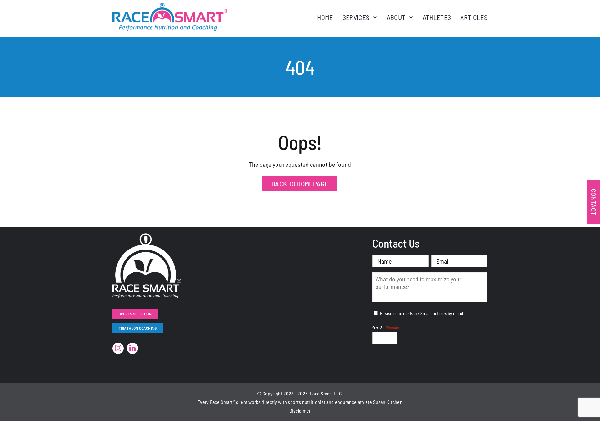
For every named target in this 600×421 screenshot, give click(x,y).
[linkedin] (132, 348)
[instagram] (118, 348)
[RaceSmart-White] (146, 236)
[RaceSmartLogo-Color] (170, 6)
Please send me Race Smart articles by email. (422, 313)
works (254, 402)
